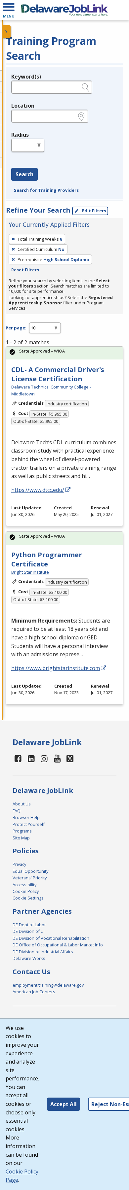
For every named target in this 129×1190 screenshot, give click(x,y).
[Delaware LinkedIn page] (31, 758)
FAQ (17, 811)
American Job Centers (34, 992)
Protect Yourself (29, 824)
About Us (22, 804)
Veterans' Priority (30, 878)
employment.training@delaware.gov (48, 985)
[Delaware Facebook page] (18, 758)
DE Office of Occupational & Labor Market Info (58, 945)
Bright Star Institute (30, 572)
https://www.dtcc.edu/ (37, 489)
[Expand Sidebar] (7, 31)
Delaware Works (29, 958)
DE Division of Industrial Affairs (43, 952)
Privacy (19, 864)
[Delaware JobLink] (64, 10)
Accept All (63, 1104)
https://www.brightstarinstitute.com (55, 668)
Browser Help (26, 817)
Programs (22, 831)
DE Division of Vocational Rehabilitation (51, 938)
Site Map (21, 838)
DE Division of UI (29, 931)
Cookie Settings (28, 898)
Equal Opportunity (30, 871)
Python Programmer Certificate (46, 559)
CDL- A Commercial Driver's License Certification (57, 374)
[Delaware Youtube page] (57, 758)
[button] (8, 10)
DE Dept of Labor (29, 925)
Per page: (16, 328)
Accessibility (24, 885)
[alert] (64, 353)
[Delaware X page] (70, 758)
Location (22, 105)
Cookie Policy (26, 891)
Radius (20, 134)
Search (24, 174)
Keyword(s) (26, 76)
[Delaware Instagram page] (44, 758)
